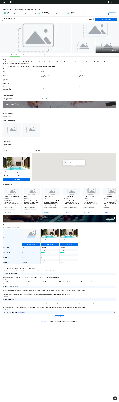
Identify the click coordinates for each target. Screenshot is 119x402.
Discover (39, 2)
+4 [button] (14, 209)
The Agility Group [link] (69, 196)
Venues (19, 2)
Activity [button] (6, 207)
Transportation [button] (27, 209)
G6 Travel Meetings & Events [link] (111, 196)
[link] (12, 191)
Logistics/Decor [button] (32, 207)
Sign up (112, 2)
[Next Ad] (29, 155)
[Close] (114, 9)
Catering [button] (10, 207)
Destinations (32, 2)
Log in (116, 2)
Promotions (25, 2)
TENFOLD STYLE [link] (89, 196)
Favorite (90, 19)
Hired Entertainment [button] (8, 209)
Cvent (2, 5)
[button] (35, 38)
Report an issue (45, 321)
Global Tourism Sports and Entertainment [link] (12, 196)
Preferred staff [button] (34, 209)
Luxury (44, 2)
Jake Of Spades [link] (48, 196)
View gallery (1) (114, 50)
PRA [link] (25, 196)
